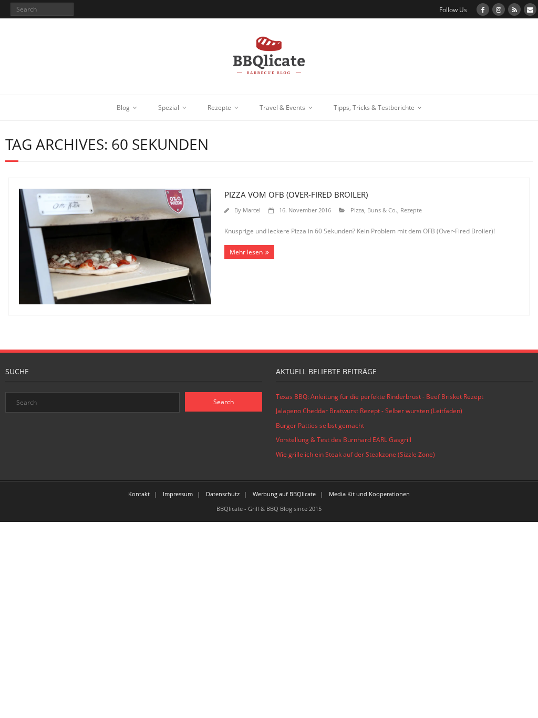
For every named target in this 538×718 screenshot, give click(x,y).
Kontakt (139, 494)
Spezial (168, 107)
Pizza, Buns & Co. (373, 210)
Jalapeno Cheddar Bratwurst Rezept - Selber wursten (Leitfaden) (369, 410)
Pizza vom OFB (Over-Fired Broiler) (296, 194)
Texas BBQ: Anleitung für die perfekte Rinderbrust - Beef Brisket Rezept (379, 396)
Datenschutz (223, 494)
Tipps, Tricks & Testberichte (374, 107)
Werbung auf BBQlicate (284, 494)
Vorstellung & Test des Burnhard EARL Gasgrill (343, 439)
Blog (123, 107)
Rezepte (219, 107)
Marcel (252, 210)
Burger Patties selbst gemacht (320, 425)
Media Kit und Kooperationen (369, 494)
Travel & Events (282, 107)
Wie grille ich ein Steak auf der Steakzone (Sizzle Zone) (355, 454)
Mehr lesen (246, 252)
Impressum (178, 494)
